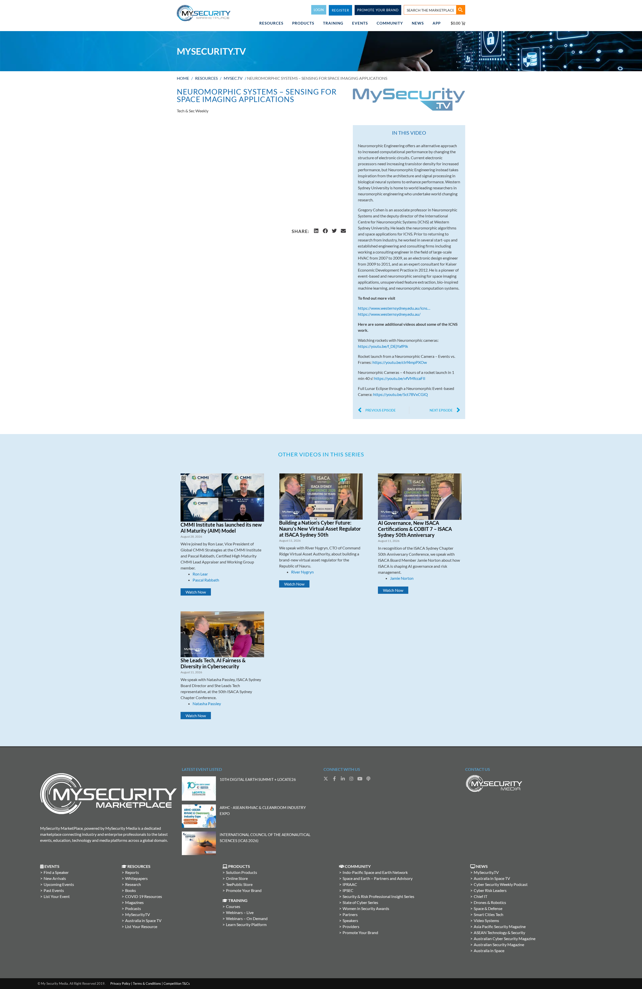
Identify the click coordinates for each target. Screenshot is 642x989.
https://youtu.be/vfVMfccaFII (399, 378)
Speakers (350, 920)
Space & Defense (488, 908)
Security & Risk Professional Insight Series (378, 896)
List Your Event (57, 896)
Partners (350, 914)
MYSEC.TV (233, 78)
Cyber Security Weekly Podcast (501, 884)
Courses (233, 906)
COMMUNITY (390, 23)
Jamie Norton (402, 578)
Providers (351, 926)
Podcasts (133, 908)
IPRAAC (350, 884)
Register (340, 10)
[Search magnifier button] (460, 9)
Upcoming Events (59, 884)
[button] (316, 230)
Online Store (237, 878)
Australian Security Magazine (499, 944)
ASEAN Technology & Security (499, 932)
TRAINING (333, 23)
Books (130, 890)
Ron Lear (200, 573)
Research (133, 884)
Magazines (134, 902)
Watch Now (196, 592)
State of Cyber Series (360, 902)
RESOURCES (271, 23)
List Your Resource (141, 926)
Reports (132, 872)
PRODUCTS (303, 23)
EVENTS (360, 23)
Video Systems (486, 920)
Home (183, 78)
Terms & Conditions (147, 983)
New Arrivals (55, 878)
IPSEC (348, 890)
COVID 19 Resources (143, 896)
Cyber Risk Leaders (490, 890)
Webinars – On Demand (247, 918)
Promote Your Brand (244, 890)
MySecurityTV (137, 914)
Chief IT (480, 896)
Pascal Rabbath (206, 580)
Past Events (54, 890)
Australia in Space (489, 950)
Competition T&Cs (177, 983)
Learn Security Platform (246, 924)
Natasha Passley (207, 703)
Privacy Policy (120, 983)
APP (437, 23)
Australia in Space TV (143, 920)
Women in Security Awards (366, 908)
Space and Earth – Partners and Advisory (378, 878)
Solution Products (241, 872)
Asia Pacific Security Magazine (500, 926)
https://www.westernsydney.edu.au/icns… (394, 308)
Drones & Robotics (490, 902)
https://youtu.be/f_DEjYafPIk (383, 346)
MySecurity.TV (486, 872)
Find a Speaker (56, 872)
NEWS (418, 23)
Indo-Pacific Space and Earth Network (375, 872)
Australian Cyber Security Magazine (504, 938)
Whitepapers (136, 878)
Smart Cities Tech (488, 914)
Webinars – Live (240, 912)
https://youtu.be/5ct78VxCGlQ (400, 394)
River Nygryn (302, 571)
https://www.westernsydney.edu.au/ (389, 314)
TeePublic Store (239, 884)
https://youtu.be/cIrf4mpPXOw (399, 362)
